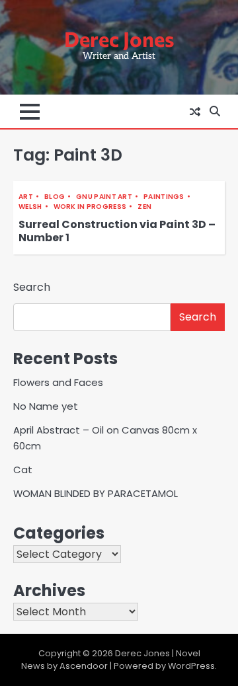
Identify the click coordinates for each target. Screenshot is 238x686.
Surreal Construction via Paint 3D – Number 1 (117, 231)
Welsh (30, 206)
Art (26, 196)
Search (31, 287)
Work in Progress (90, 206)
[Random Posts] (195, 112)
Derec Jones (119, 38)
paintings (163, 196)
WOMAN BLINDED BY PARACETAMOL (95, 493)
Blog (54, 196)
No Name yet (45, 406)
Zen (144, 206)
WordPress (191, 665)
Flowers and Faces (58, 382)
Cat (22, 469)
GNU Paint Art (104, 196)
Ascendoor (84, 665)
